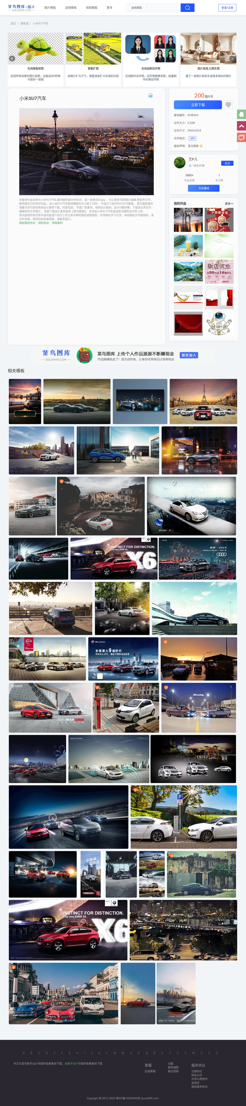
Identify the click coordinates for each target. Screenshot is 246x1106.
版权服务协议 (27, 222)
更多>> (229, 203)
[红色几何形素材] (219, 298)
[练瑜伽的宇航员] (219, 324)
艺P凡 (193, 159)
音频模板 (71, 7)
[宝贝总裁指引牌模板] (219, 220)
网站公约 (196, 1075)
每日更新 (173, 1071)
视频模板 (91, 7)
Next (232, 59)
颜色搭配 (173, 1067)
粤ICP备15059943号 (128, 1098)
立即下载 (198, 105)
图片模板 (50, 7)
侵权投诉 (43, 222)
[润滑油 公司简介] (188, 298)
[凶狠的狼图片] (188, 220)
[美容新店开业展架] (219, 272)
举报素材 (57, 222)
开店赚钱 (203, 188)
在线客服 (150, 1071)
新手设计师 (74, 1063)
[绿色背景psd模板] (219, 246)
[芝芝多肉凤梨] (188, 246)
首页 (13, 23)
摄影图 (25, 23)
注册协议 (196, 1071)
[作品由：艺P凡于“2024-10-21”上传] (179, 162)
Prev (12, 59)
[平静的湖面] (188, 272)
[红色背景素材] (188, 324)
